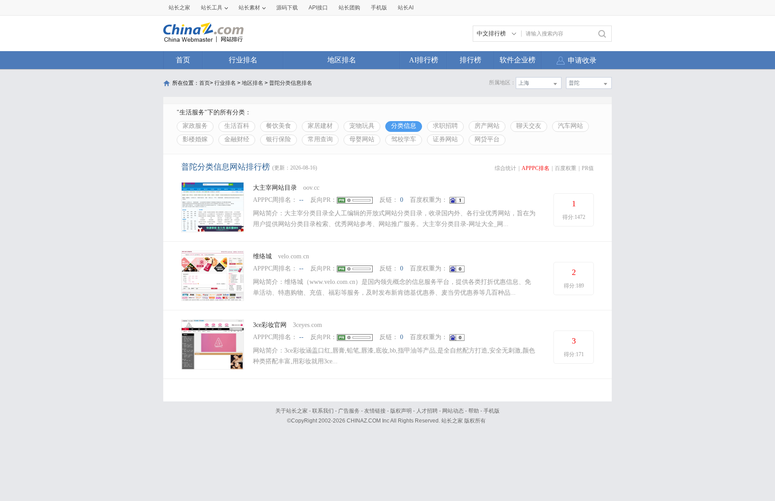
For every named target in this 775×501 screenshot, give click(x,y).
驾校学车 (403, 139)
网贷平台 (487, 139)
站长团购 (349, 7)
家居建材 (320, 125)
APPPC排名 (535, 168)
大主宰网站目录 (275, 187)
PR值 (588, 168)
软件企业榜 (518, 60)
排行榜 (470, 60)
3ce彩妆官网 (270, 325)
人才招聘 (427, 411)
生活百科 (236, 125)
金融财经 (236, 139)
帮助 (473, 411)
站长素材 (249, 7)
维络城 (262, 256)
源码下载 (287, 7)
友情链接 (375, 411)
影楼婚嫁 (195, 139)
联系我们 (323, 411)
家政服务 (195, 125)
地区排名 (341, 60)
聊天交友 (528, 125)
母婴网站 (361, 139)
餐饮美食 (278, 125)
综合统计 (505, 168)
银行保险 (278, 139)
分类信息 (403, 125)
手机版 (491, 411)
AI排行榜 (423, 60)
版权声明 (401, 411)
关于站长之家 (291, 411)
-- (301, 199)
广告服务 (349, 411)
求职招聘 (445, 125)
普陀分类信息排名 (290, 83)
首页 (183, 60)
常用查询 (320, 139)
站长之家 (179, 7)
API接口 (318, 7)
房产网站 (487, 125)
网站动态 (453, 411)
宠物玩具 (361, 125)
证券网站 (445, 139)
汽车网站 (570, 125)
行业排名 (243, 60)
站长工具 (211, 7)
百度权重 (565, 168)
